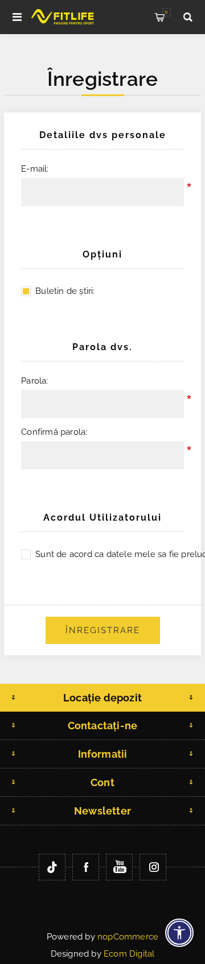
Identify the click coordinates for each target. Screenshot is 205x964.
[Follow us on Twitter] (52, 867)
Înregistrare (102, 630)
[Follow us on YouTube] (119, 867)
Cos (166, 12)
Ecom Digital (129, 954)
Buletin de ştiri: (65, 291)
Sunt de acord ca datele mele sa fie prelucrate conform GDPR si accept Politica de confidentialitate (109, 554)
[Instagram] (153, 867)
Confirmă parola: (54, 432)
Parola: (34, 381)
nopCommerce (127, 937)
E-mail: (34, 169)
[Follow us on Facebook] (85, 867)
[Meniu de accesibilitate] (179, 933)
